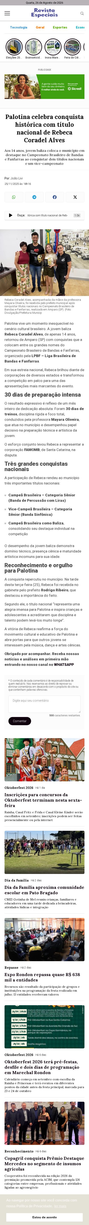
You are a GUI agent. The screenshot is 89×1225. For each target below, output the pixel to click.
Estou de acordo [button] (44, 1217)
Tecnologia (18, 27)
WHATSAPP (64, 664)
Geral (40, 27)
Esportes (60, 27)
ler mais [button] (60, 1206)
